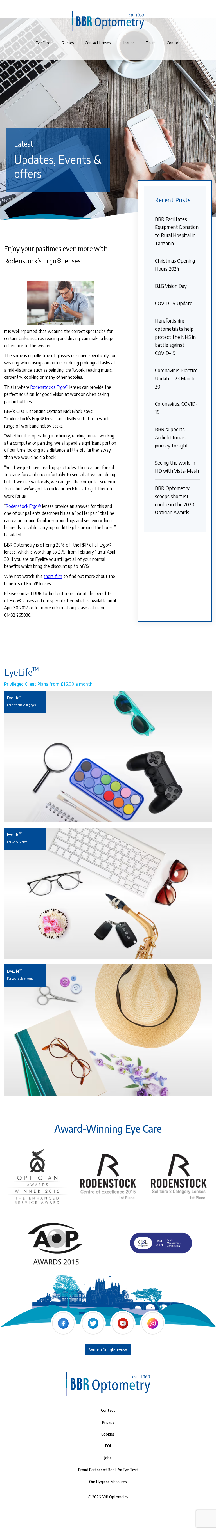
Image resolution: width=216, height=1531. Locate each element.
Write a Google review (108, 1349)
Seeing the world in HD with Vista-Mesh (177, 466)
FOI (108, 1445)
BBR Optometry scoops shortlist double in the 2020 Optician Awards (174, 500)
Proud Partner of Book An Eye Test (108, 1469)
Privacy (108, 1422)
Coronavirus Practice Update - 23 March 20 (176, 378)
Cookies (108, 1434)
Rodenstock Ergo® (23, 506)
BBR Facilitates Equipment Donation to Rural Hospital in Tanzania (177, 231)
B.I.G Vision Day (171, 286)
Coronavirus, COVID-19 (176, 407)
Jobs (108, 1458)
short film (53, 576)
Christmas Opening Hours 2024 (175, 264)
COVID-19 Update (173, 303)
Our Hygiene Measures (108, 1481)
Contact (108, 1410)
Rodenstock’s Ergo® (49, 387)
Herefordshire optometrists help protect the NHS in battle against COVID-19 (175, 336)
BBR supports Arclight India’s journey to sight (171, 437)
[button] (97, 43)
